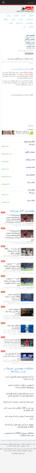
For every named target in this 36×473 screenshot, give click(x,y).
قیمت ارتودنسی (30, 46)
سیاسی (24, 15)
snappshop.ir (31, 44)
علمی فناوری (29, 19)
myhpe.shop (5, 146)
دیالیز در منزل (31, 182)
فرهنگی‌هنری (29, 23)
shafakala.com (5, 184)
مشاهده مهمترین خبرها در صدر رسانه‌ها (19, 370)
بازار (24, 26)
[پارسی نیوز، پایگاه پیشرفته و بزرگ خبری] (25, 9)
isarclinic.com (31, 48)
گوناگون (31, 26)
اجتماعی (20, 19)
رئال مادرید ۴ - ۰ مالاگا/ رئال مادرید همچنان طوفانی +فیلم (12, 251)
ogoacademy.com (29, 41)
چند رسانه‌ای (19, 23)
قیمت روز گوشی (30, 42)
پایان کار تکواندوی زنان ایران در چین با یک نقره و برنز (11, 356)
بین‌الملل (6, 19)
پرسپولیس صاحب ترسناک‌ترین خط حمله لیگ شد (12, 311)
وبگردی (11, 23)
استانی (13, 19)
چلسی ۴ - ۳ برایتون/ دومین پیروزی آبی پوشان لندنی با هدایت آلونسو (12, 266)
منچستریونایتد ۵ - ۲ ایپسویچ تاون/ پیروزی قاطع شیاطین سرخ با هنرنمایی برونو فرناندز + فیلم (19, 235)
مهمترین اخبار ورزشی (22, 210)
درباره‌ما (25, 440)
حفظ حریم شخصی (6, 440)
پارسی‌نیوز (31, 2)
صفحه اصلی (32, 440)
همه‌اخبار (31, 15)
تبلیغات (14, 440)
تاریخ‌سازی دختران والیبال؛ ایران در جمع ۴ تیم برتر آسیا (12, 296)
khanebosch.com (30, 37)
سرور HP (32, 144)
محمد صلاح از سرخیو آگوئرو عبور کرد (20, 59)
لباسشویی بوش (30, 35)
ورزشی (9, 15)
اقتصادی (16, 15)
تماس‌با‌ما (19, 440)
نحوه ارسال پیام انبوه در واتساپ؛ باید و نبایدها (19, 402)
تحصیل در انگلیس (30, 39)
